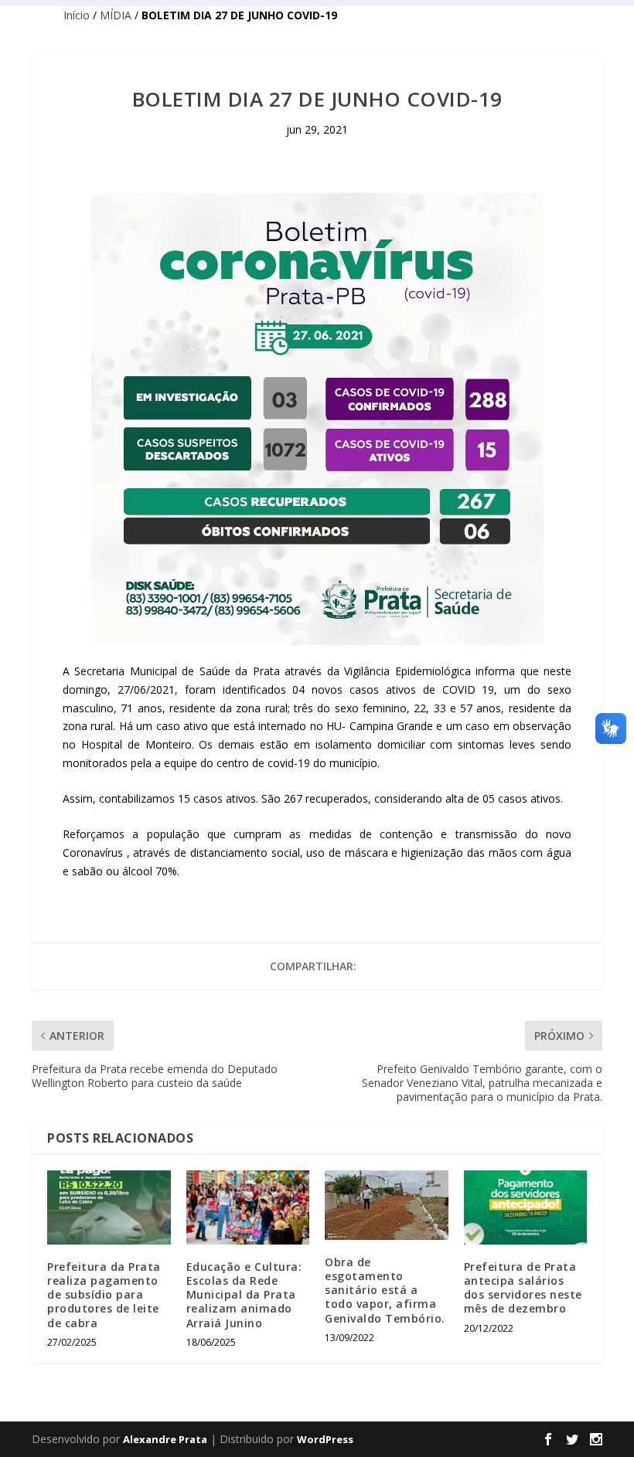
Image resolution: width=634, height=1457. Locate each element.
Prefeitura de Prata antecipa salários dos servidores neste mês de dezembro (523, 1287)
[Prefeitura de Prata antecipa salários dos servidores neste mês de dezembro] (526, 1207)
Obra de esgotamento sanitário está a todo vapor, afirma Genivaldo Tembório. (385, 1290)
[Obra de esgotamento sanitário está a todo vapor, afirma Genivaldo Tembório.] (386, 1205)
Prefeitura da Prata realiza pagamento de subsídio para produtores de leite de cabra (104, 1294)
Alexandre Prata (165, 1439)
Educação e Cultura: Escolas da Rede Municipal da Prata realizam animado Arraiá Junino (244, 1294)
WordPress (325, 1439)
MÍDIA (115, 15)
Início (76, 15)
